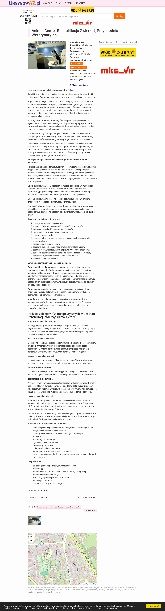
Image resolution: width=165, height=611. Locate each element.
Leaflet (81, 584)
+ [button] (31, 536)
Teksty (68, 3)
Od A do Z (47, 3)
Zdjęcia (84, 85)
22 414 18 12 (77, 63)
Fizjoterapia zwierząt (44, 507)
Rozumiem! (153, 605)
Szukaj (119, 16)
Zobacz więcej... (90, 510)
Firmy (58, 3)
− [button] (31, 540)
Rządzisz (80, 3)
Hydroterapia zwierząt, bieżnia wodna (67, 507)
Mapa (74, 85)
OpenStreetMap (91, 584)
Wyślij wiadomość (79, 67)
